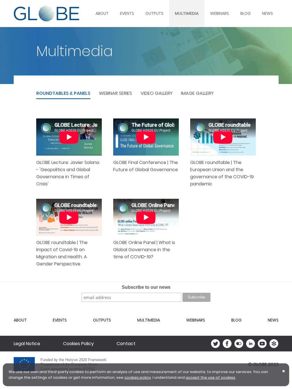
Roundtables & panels (63, 93)
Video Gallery (157, 93)
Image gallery (197, 93)
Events (127, 13)
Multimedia (187, 13)
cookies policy (137, 377)
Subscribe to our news (146, 287)
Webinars (219, 13)
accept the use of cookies (210, 377)
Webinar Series (115, 93)
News (267, 13)
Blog (245, 13)
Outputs (154, 13)
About (102, 13)
